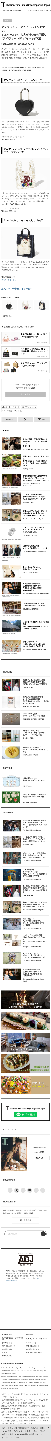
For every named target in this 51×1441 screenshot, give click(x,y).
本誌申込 (39, 1158)
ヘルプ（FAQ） (31, 1343)
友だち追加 (25, 394)
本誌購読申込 (7, 1349)
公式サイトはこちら (8, 280)
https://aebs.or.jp (11, 1280)
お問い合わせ (7, 1343)
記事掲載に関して (32, 1346)
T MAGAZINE (7, 1356)
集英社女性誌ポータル (34, 1353)
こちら (38, 1278)
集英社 (4, 1353)
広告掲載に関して (8, 1346)
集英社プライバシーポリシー (36, 1339)
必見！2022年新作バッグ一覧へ (16, 288)
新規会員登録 (25, 1220)
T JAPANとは (7, 1335)
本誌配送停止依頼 (32, 1349)
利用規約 (29, 1335)
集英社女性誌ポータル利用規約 (12, 1338)
